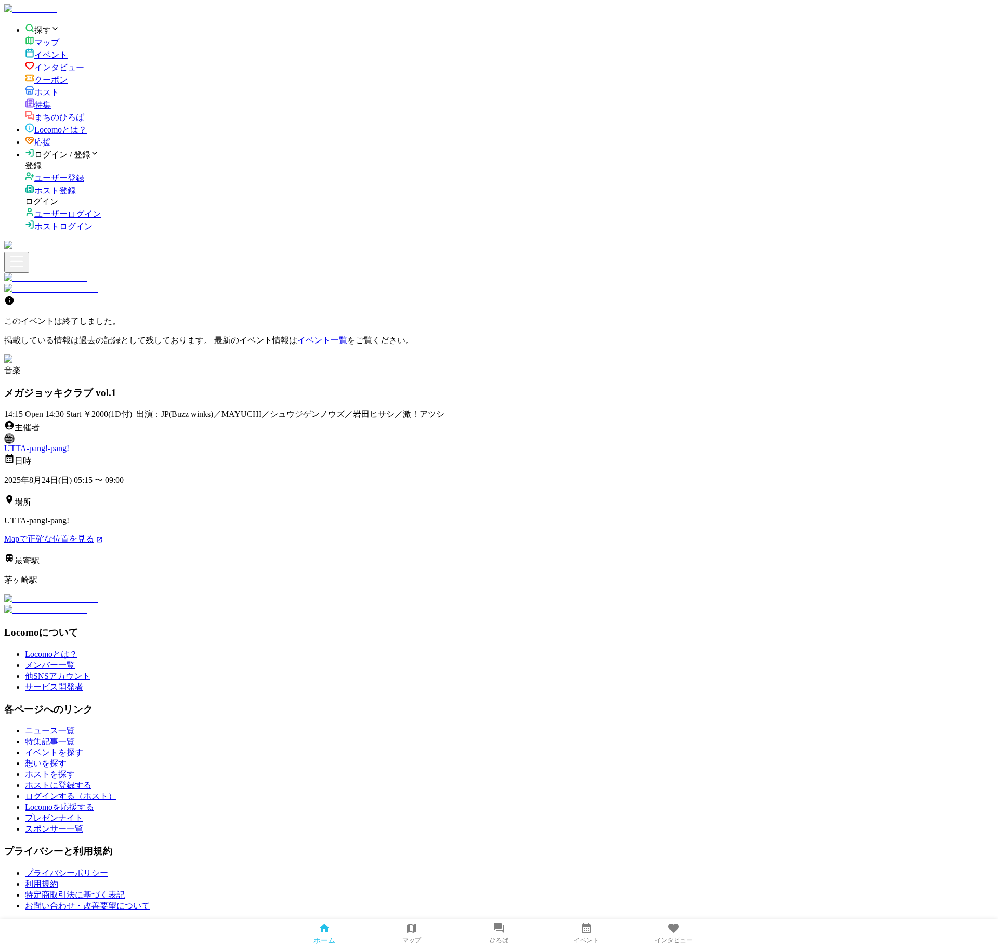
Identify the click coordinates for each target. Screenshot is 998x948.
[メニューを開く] (16, 262)
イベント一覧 (322, 340)
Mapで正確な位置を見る (49, 538)
